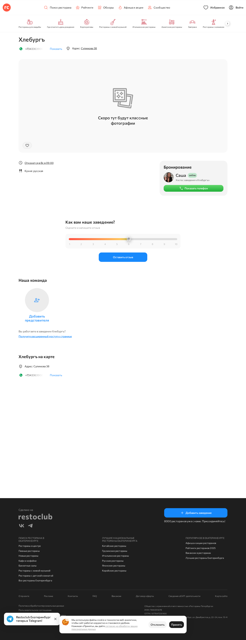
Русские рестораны (113, 560)
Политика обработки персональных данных (41, 605)
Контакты (73, 596)
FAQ (95, 596)
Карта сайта (221, 596)
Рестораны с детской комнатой (36, 575)
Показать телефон (196, 188)
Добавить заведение (199, 512)
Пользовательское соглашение (35, 610)
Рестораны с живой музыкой (34, 570)
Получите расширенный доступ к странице (45, 336)
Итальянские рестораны (115, 555)
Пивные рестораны (29, 550)
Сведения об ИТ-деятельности (184, 596)
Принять (176, 624)
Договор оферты (145, 596)
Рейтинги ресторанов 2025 (201, 548)
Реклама (48, 596)
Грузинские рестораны (114, 550)
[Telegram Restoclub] (30, 526)
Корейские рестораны (114, 570)
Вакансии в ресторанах (198, 552)
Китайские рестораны (114, 545)
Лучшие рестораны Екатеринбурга (205, 557)
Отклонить (158, 624)
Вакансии (116, 596)
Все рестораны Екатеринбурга (35, 580)
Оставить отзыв (123, 257)
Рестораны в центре (30, 545)
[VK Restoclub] (22, 526)
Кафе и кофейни (27, 560)
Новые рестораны (28, 555)
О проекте (24, 596)
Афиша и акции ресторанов (201, 543)
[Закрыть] (55, 619)
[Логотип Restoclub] (7, 8)
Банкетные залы (27, 565)
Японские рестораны (113, 565)
